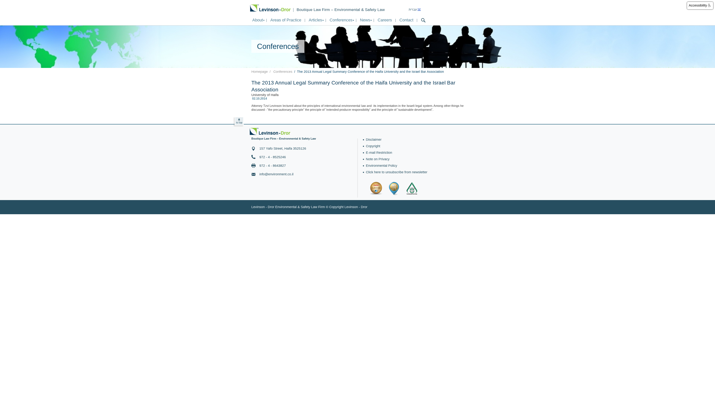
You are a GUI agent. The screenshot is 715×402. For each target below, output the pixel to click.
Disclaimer (374, 139)
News (365, 20)
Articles (315, 20)
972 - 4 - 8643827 (272, 166)
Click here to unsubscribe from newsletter (396, 172)
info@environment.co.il (276, 174)
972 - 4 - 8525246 (272, 157)
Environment (270, 8)
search (423, 20)
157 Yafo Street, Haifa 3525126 (282, 148)
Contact (406, 20)
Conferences (341, 20)
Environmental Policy (381, 166)
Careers (385, 20)
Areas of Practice (285, 20)
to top (239, 122)
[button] (700, 5)
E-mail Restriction (379, 152)
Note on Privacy (378, 159)
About (257, 20)
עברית (413, 9)
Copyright (373, 146)
